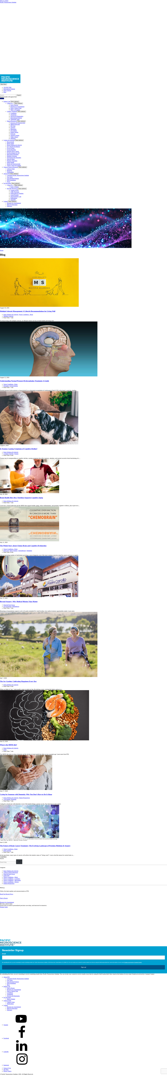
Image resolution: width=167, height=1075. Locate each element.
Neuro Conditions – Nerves (11, 882)
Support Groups (14, 135)
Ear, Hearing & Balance (13, 146)
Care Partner (6, 799)
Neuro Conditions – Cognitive (11, 879)
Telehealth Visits (14, 119)
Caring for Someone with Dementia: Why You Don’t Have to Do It (26, 794)
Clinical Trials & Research (10, 167)
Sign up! (83, 967)
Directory (9, 206)
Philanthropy (15, 606)
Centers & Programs (9, 140)
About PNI (6, 173)
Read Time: (6, 317)
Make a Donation (15, 110)
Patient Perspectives (24, 798)
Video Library (14, 137)
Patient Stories (14, 132)
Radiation (29, 550)
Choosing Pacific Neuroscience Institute (18, 175)
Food (4, 749)
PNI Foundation (11, 180)
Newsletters (13, 130)
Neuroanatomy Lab (15, 196)
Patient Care (6, 101)
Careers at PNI (14, 190)
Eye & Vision (10, 148)
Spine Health (10, 162)
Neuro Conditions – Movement (12, 880)
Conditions (13, 113)
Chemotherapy (22, 550)
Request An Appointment (17, 106)
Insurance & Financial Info (17, 123)
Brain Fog (6, 550)
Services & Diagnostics (16, 116)
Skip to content (4, 0)
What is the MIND (8, 745)
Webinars (13, 138)
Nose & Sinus (11, 159)
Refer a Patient (14, 187)
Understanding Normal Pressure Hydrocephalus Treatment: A (24, 381)
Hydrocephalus (13, 386)
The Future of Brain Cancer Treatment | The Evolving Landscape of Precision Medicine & (35, 846)
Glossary (12, 127)
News (8, 181)
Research (9, 170)
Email (4, 953)
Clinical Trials (11, 169)
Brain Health (10, 142)
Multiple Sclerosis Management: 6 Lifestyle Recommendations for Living (27, 311)
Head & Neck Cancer (13, 151)
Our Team (10, 177)
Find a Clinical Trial (15, 108)
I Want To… (10, 103)
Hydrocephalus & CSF (13, 153)
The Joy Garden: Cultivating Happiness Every (18, 681)
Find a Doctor (7, 90)
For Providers (7, 183)
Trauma (16, 453)
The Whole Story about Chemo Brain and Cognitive (23, 546)
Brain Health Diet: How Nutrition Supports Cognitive (21, 498)
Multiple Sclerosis (12, 156)
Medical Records (15, 124)
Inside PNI (6, 875)
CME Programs (14, 192)
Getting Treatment (12, 111)
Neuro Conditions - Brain (26, 314)
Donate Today (4, 907)
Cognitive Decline (8, 453)
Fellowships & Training (16, 193)
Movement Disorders (13, 154)
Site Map (5, 1069)
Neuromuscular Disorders (14, 157)
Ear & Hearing (7, 606)
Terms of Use (7, 1068)
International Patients (9, 89)
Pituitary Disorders (12, 160)
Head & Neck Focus (9, 605)
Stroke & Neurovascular (13, 164)
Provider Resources (12, 188)
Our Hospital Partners (13, 178)
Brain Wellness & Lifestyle (14, 145)
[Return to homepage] (83, 938)
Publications (10, 172)
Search (2, 858)
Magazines (13, 129)
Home (1, 250)
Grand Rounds (14, 195)
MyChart (12, 126)
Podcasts (12, 134)
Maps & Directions (12, 204)
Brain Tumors (13, 550)
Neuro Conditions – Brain (10, 877)
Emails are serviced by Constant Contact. (133, 962)
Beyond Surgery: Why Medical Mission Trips (19, 601)
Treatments (13, 114)
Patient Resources (12, 121)
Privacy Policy (7, 1071)
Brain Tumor (10, 143)
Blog (4, 92)
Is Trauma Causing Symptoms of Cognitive (18, 449)
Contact (5, 201)
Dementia (6, 386)
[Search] (19, 861)
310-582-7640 (7, 87)
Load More (3, 857)
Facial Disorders (11, 150)
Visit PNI (13, 199)
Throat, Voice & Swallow (14, 165)
